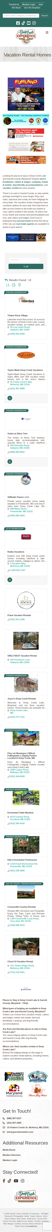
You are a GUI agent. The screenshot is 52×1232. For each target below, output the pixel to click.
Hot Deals (16, 8)
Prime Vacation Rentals (19, 615)
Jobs (41, 4)
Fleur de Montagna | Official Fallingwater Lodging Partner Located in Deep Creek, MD (22, 755)
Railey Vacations (15, 552)
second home (24, 221)
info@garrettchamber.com (20, 1132)
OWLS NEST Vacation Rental (22, 656)
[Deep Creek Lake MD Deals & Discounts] (9, 400)
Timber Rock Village (17, 315)
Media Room (9, 1150)
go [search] (27, 266)
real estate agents (25, 224)
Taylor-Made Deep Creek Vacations (25, 370)
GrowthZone (32, 1226)
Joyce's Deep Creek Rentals (21, 699)
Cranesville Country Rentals (21, 907)
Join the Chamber (32, 8)
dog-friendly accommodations (28, 185)
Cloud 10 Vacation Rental (20, 961)
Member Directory (12, 1155)
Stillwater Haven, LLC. (18, 497)
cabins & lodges (22, 182)
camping (36, 182)
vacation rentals (11, 188)
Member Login (28, 4)
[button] (6, 280)
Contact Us (14, 4)
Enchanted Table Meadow (20, 813)
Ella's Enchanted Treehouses (22, 860)
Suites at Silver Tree (17, 433)
